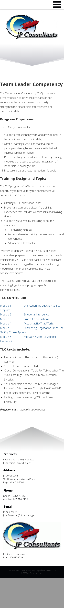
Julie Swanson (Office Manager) (19, 515)
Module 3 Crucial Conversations (24, 319)
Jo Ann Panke (10, 511)
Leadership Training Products (18, 459)
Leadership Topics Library (16, 463)
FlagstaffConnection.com (45, 570)
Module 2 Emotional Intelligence (24, 314)
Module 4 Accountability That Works (27, 323)
